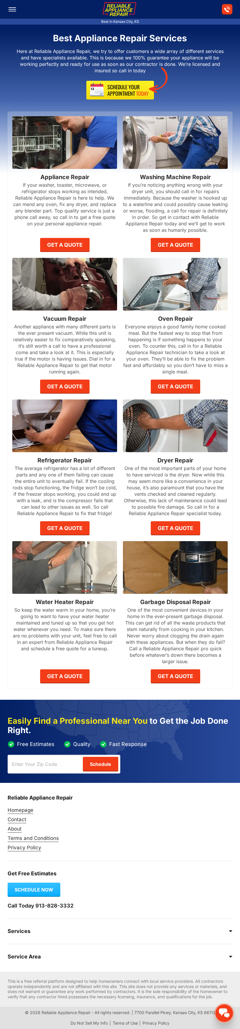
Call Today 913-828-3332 (40, 906)
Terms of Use (125, 1023)
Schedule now (34, 890)
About (15, 829)
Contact (17, 819)
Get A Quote (65, 245)
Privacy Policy (24, 847)
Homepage (20, 810)
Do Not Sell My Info (89, 1023)
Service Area (24, 956)
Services (19, 931)
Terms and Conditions (33, 838)
